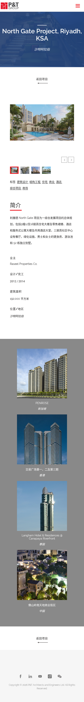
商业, (52, 181)
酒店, (59, 181)
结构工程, (35, 181)
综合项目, (15, 188)
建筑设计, (23, 181)
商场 (25, 188)
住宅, (45, 181)
